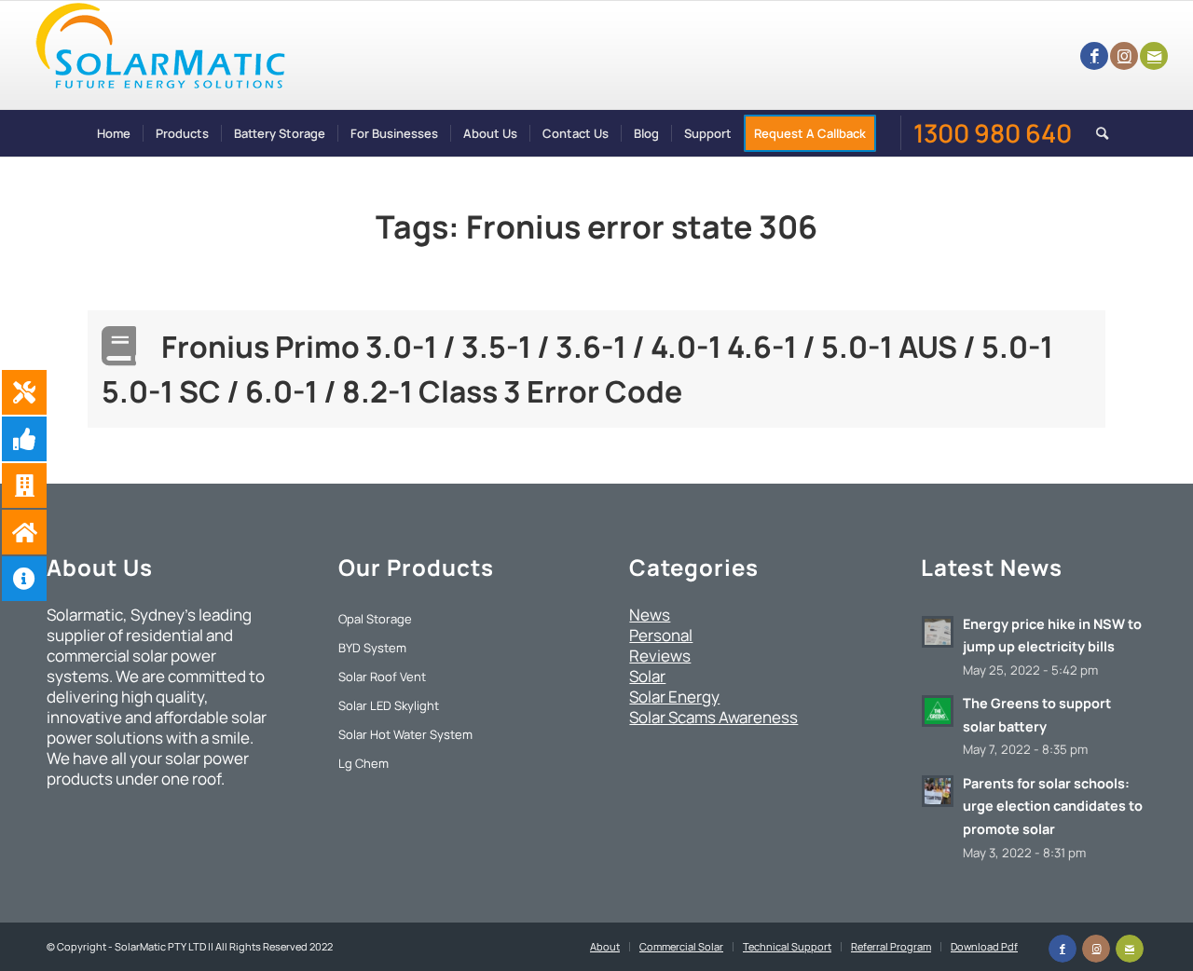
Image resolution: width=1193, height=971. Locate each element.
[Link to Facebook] (1094, 56)
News (649, 614)
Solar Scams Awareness (713, 717)
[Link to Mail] (1154, 56)
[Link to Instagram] (1124, 56)
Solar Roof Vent (382, 676)
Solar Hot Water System (405, 734)
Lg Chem (363, 763)
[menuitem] (114, 133)
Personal (660, 635)
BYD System (372, 647)
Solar (647, 676)
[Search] (1096, 133)
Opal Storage (375, 618)
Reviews (660, 655)
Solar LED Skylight (388, 705)
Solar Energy (674, 696)
